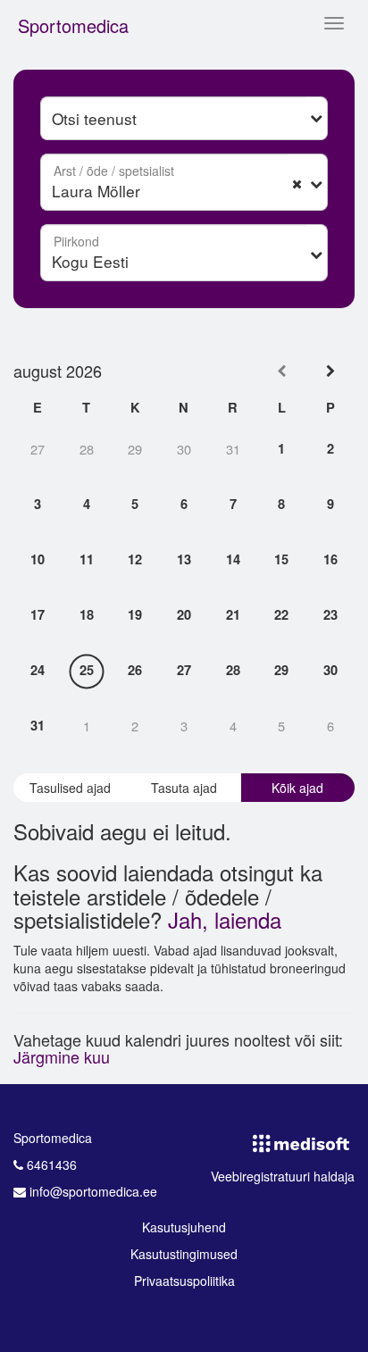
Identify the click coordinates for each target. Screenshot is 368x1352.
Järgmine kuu (61, 1056)
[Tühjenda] (297, 182)
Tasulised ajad (70, 788)
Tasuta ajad (184, 788)
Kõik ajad (297, 788)
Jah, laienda (224, 919)
